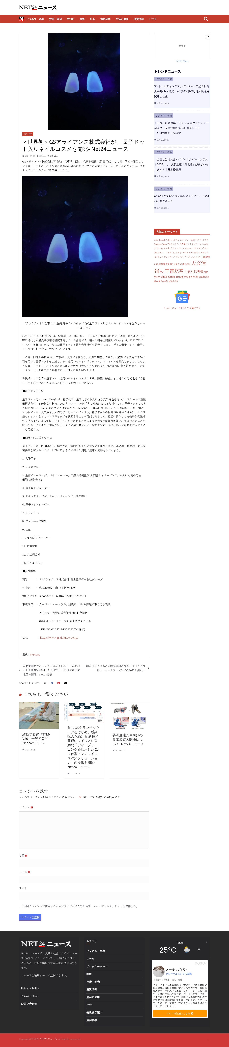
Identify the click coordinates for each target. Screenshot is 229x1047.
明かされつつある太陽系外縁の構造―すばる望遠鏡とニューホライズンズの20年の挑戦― (115, 668)
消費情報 (139, 19)
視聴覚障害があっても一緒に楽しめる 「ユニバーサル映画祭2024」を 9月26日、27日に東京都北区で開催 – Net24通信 (51, 670)
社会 (92, 19)
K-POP (174, 240)
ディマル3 (199, 248)
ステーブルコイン (186, 248)
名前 (23, 855)
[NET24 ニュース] (21, 19)
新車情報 (172, 277)
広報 (206, 272)
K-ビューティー (183, 240)
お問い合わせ (29, 1004)
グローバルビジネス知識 (179, 973)
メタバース (195, 257)
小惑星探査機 (193, 271)
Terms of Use (29, 996)
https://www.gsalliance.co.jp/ (59, 637)
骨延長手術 (173, 281)
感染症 (157, 277)
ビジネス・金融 (35, 19)
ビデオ (153, 19)
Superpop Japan (160, 244)
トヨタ (168, 252)
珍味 (186, 277)
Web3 (70, 19)
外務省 (188, 264)
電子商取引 (163, 281)
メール (24, 872)
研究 (190, 277)
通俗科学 (105, 19)
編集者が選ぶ (94, 1012)
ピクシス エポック (200, 252)
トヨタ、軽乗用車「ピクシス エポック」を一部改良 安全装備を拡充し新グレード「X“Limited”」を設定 (181, 128)
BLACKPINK (164, 240)
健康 (208, 257)
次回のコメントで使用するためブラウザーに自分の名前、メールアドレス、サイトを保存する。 (81, 906)
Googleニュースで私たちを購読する (182, 307)
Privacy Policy (30, 988)
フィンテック (169, 257)
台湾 (182, 264)
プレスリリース (183, 256)
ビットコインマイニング (182, 252)
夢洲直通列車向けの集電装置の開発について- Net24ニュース (128, 739)
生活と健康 (122, 19)
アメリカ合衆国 (179, 244)
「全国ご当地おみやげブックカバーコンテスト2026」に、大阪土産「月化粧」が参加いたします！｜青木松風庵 (181, 164)
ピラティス (158, 257)
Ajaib (156, 240)
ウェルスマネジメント (167, 248)
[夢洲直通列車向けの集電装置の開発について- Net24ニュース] (129, 704)
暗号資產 (180, 277)
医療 (167, 264)
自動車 (202, 277)
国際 (82, 19)
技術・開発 (55, 19)
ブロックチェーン (97, 966)
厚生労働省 (174, 264)
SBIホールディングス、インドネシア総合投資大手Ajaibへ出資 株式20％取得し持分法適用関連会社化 (181, 91)
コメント (26, 807)
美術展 (195, 277)
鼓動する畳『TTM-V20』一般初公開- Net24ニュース (36, 738)
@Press (42, 155)
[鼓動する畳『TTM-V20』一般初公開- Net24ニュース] (39, 704)
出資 (156, 264)
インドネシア (191, 244)
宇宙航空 (174, 270)
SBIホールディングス (199, 240)
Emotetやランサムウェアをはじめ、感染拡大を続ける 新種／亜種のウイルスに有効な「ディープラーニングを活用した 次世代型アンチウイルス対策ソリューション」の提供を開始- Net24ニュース (83, 747)
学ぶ (162, 271)
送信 (53, 975)
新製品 (163, 276)
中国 (203, 256)
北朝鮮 (162, 264)
